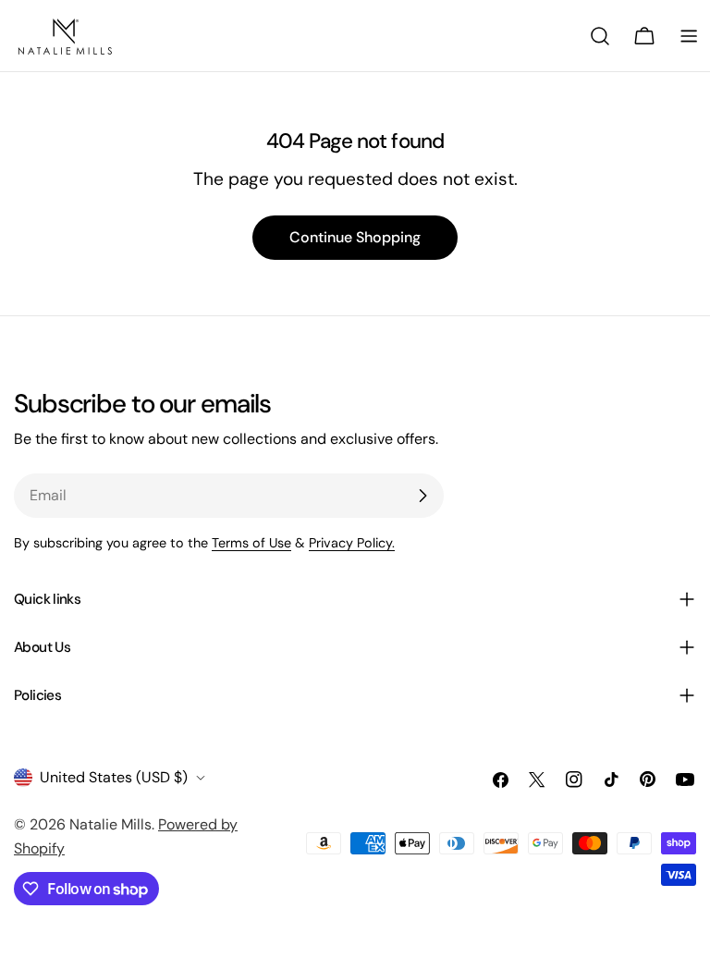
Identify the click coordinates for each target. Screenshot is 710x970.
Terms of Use (251, 542)
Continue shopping (355, 237)
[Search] (599, 36)
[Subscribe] (422, 495)
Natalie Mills (110, 824)
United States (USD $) (114, 777)
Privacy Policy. (352, 542)
